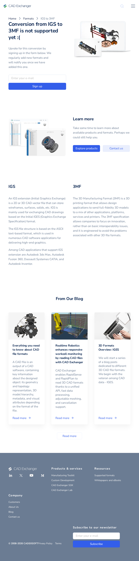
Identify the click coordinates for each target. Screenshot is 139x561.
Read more (69, 436)
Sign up (37, 86)
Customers (14, 502)
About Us (13, 507)
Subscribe (96, 544)
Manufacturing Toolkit (62, 475)
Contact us (116, 148)
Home (12, 19)
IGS (11, 186)
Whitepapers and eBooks (107, 480)
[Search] (122, 6)
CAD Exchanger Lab (61, 490)
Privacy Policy (45, 543)
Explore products (86, 148)
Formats (28, 19)
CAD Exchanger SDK (62, 485)
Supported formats (104, 475)
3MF (77, 186)
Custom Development (62, 480)
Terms (58, 543)
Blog (10, 511)
